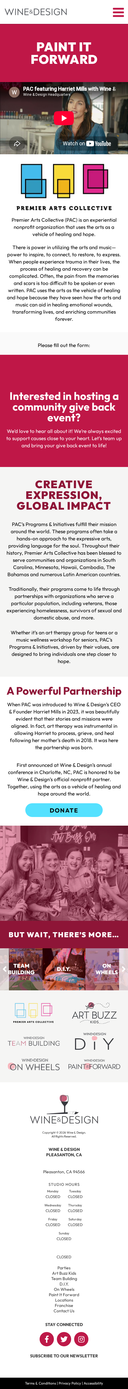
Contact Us (64, 1311)
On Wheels (64, 1289)
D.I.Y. (64, 1284)
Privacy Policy (70, 1383)
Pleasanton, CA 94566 (64, 1171)
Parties (64, 1268)
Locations (64, 1300)
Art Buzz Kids (64, 1273)
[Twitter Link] (64, 1339)
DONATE (64, 810)
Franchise (64, 1305)
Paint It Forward (64, 1294)
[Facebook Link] (47, 1339)
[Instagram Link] (81, 1339)
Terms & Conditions (40, 1383)
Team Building (64, 1278)
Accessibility (93, 1383)
